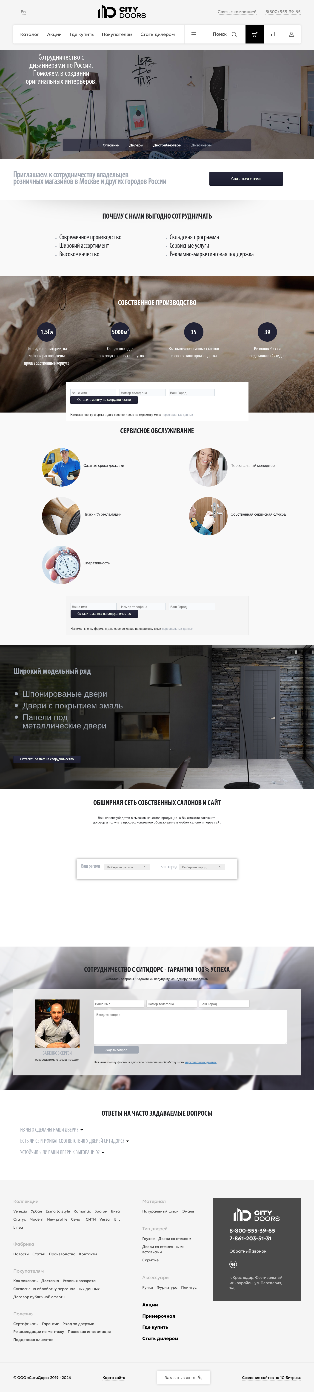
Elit (117, 1219)
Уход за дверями (78, 1323)
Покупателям (28, 1271)
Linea (18, 1227)
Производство (62, 1254)
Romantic (82, 1211)
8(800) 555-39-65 (283, 11)
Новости (21, 1254)
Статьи (38, 1254)
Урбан (36, 1211)
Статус (19, 1219)
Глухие (148, 1238)
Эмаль (188, 1211)
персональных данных (177, 414)
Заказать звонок (180, 1377)
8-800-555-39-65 (252, 1230)
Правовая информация (89, 1331)
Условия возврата (79, 1280)
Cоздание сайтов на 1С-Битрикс (271, 1377)
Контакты (88, 1254)
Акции (150, 1305)
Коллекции (25, 1201)
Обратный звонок (247, 1251)
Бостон (100, 1211)
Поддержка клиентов (33, 1339)
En (23, 11)
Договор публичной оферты (39, 1296)
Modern (36, 1219)
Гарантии (50, 1323)
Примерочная (158, 1316)
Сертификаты (25, 1323)
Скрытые (150, 1260)
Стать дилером (160, 1338)
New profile (57, 1219)
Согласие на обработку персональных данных (56, 1288)
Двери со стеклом (174, 1238)
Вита (115, 1211)
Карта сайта (114, 1377)
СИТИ (91, 1219)
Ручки (147, 1287)
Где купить (155, 1327)
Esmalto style (58, 1211)
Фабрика (23, 1244)
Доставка (50, 1280)
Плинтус (189, 1287)
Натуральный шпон (160, 1211)
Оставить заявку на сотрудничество (104, 400)
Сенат (76, 1219)
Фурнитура (167, 1287)
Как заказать (25, 1280)
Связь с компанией (237, 11)
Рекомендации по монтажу (38, 1331)
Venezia (20, 1211)
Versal (105, 1219)
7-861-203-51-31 (250, 1238)
